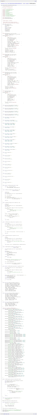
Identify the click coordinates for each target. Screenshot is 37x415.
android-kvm (3, 3)
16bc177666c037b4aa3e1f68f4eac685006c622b (14, 3)
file (15, 5)
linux (6, 3)
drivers (24, 3)
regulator (27, 3)
